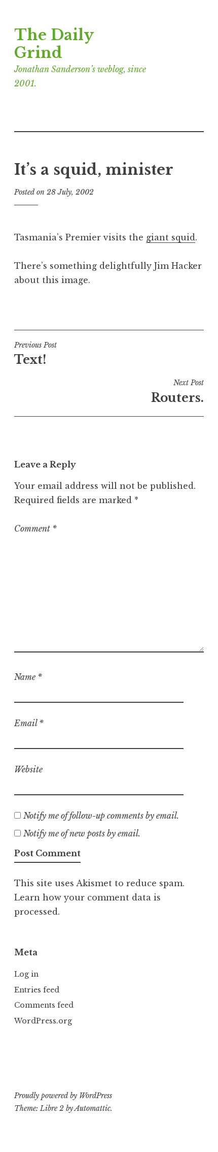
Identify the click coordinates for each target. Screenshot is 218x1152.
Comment (35, 528)
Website (28, 769)
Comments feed (44, 1005)
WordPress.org (43, 1020)
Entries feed (36, 989)
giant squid (170, 237)
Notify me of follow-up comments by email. (101, 816)
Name (28, 677)
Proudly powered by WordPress (63, 1095)
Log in (26, 974)
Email (29, 723)
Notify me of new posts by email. (81, 833)
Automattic (93, 1108)
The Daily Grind (53, 44)
